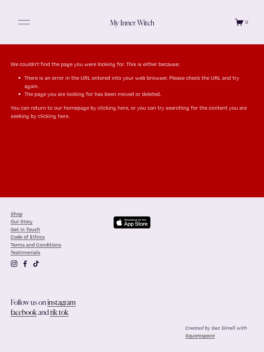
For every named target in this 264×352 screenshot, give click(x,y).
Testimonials (25, 252)
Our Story (22, 221)
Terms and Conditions (36, 245)
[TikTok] (36, 263)
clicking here (113, 107)
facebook (24, 312)
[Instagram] (14, 263)
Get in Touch (25, 229)
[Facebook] (25, 263)
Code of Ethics (28, 237)
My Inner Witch (132, 22)
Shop (16, 214)
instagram (61, 302)
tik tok (59, 312)
